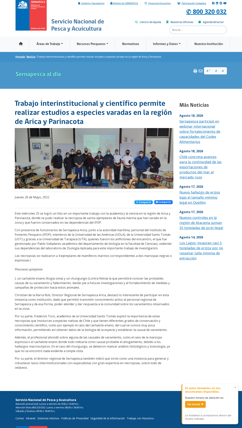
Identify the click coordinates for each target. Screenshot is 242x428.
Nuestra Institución (208, 44)
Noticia (31, 57)
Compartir (144, 202)
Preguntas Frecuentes (159, 3)
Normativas (130, 44)
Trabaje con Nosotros (140, 418)
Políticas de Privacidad (74, 418)
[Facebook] (213, 3)
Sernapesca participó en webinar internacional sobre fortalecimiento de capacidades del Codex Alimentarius (199, 131)
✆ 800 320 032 (206, 11)
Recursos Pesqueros (91, 44)
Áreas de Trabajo (48, 44)
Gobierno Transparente (93, 3)
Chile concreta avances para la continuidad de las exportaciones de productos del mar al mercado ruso (200, 167)
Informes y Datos (165, 44)
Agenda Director (213, 22)
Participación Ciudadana (193, 3)
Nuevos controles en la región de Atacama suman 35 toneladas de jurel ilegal (201, 222)
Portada (20, 57)
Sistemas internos (48, 418)
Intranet (31, 418)
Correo (20, 418)
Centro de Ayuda (150, 22)
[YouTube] (224, 3)
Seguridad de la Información (107, 418)
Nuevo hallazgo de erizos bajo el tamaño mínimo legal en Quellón (199, 197)
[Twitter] (221, 3)
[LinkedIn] (217, 3)
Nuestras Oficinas (182, 22)
